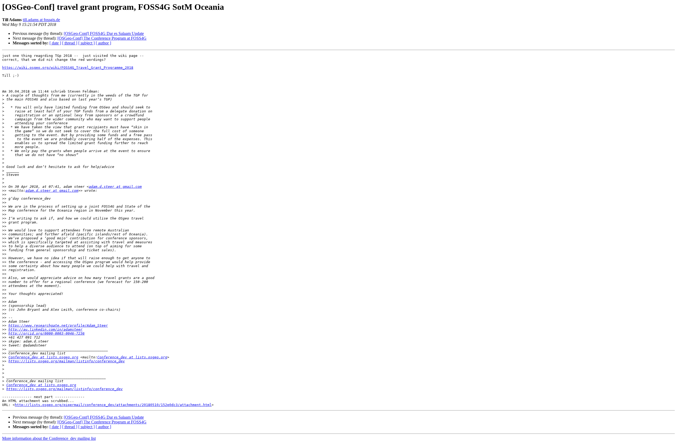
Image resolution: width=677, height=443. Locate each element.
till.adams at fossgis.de (41, 19)
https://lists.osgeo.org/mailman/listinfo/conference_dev (66, 361)
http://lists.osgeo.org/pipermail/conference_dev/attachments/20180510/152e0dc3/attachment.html (113, 405)
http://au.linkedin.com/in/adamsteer (45, 329)
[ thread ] (69, 43)
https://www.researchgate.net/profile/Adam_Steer (58, 325)
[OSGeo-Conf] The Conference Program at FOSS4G (102, 38)
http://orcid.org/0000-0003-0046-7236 (46, 333)
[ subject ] (86, 43)
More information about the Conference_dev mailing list (49, 438)
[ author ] (103, 43)
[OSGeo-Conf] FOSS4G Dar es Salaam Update (104, 33)
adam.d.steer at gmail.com (115, 187)
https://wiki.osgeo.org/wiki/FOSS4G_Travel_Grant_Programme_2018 (67, 68)
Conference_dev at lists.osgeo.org (43, 357)
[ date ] (55, 43)
